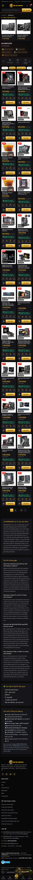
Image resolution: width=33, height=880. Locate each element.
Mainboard (4, 790)
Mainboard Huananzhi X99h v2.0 (7, 230)
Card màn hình (5, 787)
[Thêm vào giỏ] (3, 102)
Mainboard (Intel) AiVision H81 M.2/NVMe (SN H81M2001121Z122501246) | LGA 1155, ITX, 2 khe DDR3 (24, 88)
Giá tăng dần (21, 68)
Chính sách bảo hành (7, 807)
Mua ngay (10, 102)
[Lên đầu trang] (3, 872)
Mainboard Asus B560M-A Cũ (24, 414)
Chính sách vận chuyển (7, 810)
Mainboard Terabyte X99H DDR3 (7, 158)
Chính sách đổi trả (6, 815)
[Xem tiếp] (29, 61)
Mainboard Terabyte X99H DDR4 (7, 193)
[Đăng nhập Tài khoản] (27, 5)
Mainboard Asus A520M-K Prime (8, 378)
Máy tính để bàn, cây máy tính (14, 702)
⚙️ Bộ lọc (4, 68)
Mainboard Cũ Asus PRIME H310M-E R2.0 (23, 230)
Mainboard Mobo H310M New (24, 303)
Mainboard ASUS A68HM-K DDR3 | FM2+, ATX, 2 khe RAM (8, 342)
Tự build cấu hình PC (11, 700)
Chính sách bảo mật (6, 824)
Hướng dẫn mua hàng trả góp (9, 818)
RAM (2, 793)
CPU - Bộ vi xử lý (10, 692)
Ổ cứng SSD (8, 697)
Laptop (3, 782)
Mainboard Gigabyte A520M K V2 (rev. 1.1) (7, 414)
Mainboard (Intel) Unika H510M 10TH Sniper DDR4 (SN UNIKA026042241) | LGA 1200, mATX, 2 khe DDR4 (24, 451)
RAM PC (7, 695)
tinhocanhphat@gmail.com (10, 843)
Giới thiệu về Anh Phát (7, 804)
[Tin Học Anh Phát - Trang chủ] (16, 5)
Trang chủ (3, 15)
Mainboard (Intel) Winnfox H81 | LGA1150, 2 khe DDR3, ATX (8, 124)
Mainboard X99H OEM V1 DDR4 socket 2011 (24, 193)
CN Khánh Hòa (7, 836)
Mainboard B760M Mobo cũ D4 (24, 158)
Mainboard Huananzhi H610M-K (7, 450)
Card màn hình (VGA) (11, 690)
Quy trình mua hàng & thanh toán (10, 821)
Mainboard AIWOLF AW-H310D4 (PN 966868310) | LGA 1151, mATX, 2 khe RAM (24, 342)
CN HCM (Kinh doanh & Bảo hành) (13, 832)
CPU (2, 785)
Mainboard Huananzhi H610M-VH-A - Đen (7, 488)
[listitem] (8, 30)
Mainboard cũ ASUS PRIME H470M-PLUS (7, 266)
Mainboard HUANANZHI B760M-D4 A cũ (8, 87)
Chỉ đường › (25, 834)
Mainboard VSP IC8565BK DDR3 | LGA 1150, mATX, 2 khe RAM (8, 304)
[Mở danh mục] (2, 5)
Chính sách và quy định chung (9, 813)
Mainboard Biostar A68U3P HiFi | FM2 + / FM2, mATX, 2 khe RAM (23, 267)
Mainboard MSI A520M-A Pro (24, 378)
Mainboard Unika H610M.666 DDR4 (22, 488)
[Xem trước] (3, 61)
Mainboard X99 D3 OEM (24, 122)
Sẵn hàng (12, 68)
